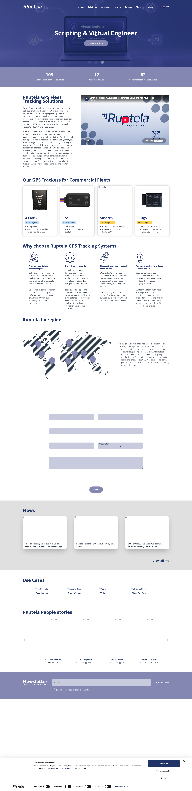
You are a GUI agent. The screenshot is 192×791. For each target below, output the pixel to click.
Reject (163, 778)
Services (128, 7)
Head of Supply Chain (85, 661)
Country (102, 440)
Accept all (164, 764)
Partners (117, 7)
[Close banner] (184, 761)
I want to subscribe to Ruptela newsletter (71, 480)
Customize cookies (163, 771)
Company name (106, 411)
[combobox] (166, 7)
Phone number (56, 440)
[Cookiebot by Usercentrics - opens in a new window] (19, 786)
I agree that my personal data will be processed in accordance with (91, 476)
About (138, 7)
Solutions (92, 7)
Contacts (149, 7)
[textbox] (166, 6)
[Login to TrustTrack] (158, 7)
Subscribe (159, 682)
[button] (174, 209)
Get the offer (96, 45)
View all (158, 561)
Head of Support (117, 661)
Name (52, 411)
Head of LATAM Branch (149, 661)
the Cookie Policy (63, 768)
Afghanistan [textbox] (104, 444)
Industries (105, 7)
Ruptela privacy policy (119, 476)
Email (52, 425)
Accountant (53, 661)
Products (80, 7)
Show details (120, 787)
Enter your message (58, 454)
